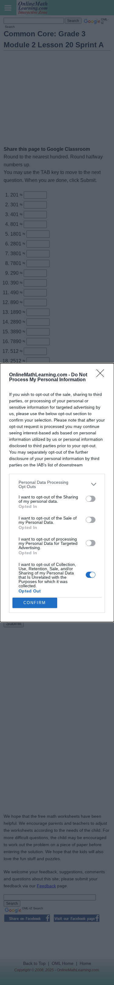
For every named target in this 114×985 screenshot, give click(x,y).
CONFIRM (34, 602)
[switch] (90, 499)
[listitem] (57, 484)
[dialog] (57, 492)
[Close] (102, 375)
